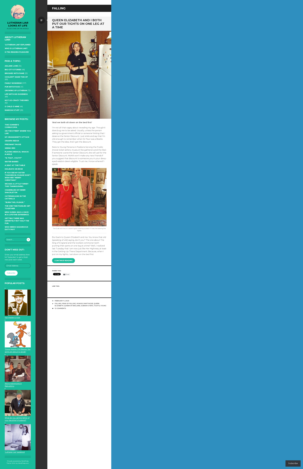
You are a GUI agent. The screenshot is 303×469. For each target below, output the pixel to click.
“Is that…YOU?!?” (13, 158)
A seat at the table (15, 165)
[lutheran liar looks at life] (18, 12)
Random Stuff (12, 110)
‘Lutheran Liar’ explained (18, 45)
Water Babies (11, 162)
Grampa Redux (12, 141)
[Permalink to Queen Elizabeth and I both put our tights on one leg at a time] (79, 75)
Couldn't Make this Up (16, 77)
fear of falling (69, 303)
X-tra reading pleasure (17, 52)
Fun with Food (12, 87)
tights (97, 306)
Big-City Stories (13, 70)
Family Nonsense (13, 83)
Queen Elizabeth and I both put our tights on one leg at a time (78, 23)
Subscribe (11, 273)
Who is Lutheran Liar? (16, 48)
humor (80, 303)
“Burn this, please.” (15, 202)
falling (58, 303)
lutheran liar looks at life (17, 24)
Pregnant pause (13, 144)
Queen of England (72, 306)
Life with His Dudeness (16, 94)
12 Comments (60, 308)
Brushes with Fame (14, 73)
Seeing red (10, 148)
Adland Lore (11, 66)
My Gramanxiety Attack (17, 137)
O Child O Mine (12, 106)
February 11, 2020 (62, 301)
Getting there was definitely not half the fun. (17, 220)
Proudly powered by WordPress (18, 461)
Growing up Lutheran (16, 90)
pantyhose (88, 303)
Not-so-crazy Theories (17, 100)
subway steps (87, 306)
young (103, 306)
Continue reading (63, 260)
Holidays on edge (14, 169)
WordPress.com (23, 463)
